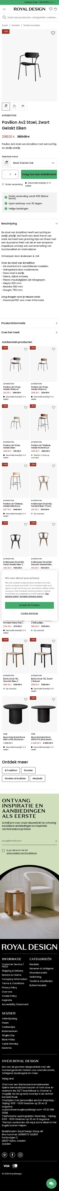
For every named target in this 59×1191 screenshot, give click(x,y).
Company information (14, 979)
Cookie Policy (9, 996)
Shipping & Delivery (12, 971)
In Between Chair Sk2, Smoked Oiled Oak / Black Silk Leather (13, 621)
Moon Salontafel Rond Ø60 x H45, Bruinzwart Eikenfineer (14, 738)
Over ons (7, 992)
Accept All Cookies (29, 605)
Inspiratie (7, 1000)
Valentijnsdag (9, 1018)
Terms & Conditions (13, 983)
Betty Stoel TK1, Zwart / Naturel (41, 680)
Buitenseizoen (10, 1031)
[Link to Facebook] (12, 1154)
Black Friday (8, 1039)
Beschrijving (9, 223)
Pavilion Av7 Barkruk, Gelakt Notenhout (41, 446)
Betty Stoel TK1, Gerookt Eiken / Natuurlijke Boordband (14, 680)
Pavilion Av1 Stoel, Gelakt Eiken (11, 446)
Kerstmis (7, 1048)
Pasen (5, 1023)
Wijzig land (8, 1078)
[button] (50, 9)
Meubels (34, 964)
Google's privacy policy (31, 596)
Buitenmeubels (38, 985)
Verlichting (35, 977)
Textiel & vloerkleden (41, 981)
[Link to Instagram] (20, 1154)
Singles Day (8, 1035)
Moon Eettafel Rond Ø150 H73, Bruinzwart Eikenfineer (41, 738)
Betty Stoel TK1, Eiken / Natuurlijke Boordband (41, 621)
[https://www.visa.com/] (6, 1166)
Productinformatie (13, 323)
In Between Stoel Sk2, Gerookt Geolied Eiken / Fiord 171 (42, 563)
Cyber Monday (10, 1044)
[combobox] (29, 163)
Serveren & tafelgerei (41, 968)
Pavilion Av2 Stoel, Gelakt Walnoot (12, 388)
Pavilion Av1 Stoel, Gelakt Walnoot (39, 388)
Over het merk (10, 332)
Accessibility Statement (15, 1004)
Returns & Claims (11, 975)
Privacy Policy (9, 987)
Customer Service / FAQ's (13, 965)
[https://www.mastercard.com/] (15, 1166)
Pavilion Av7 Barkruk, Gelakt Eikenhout (13, 505)
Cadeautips (8, 1027)
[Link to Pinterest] (4, 1154)
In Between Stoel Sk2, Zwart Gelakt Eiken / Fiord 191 (13, 563)
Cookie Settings (29, 613)
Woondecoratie (38, 973)
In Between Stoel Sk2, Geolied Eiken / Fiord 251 (41, 505)
